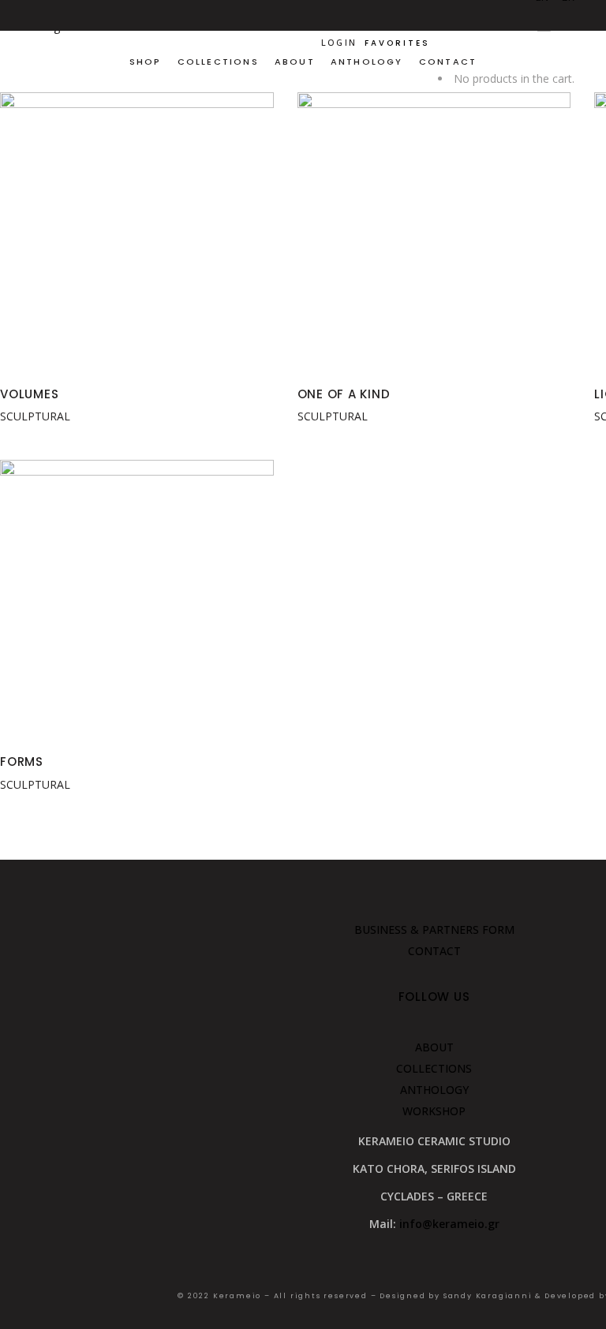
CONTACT (434, 950)
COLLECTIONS (434, 1068)
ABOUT (434, 1047)
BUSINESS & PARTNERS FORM (434, 929)
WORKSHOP (434, 1110)
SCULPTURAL (35, 416)
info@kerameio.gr (449, 1223)
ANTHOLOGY (434, 1089)
